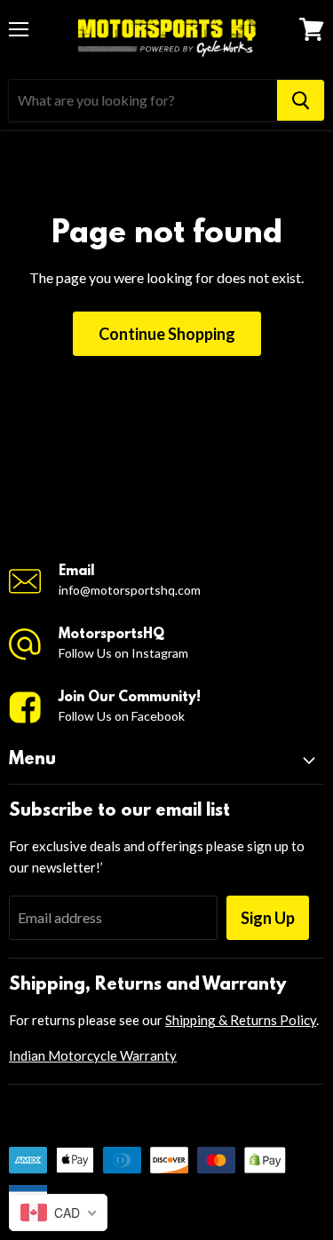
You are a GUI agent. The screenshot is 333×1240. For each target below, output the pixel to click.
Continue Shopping (167, 334)
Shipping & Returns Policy (240, 1020)
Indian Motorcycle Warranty (93, 1055)
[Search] (300, 100)
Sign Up (268, 918)
